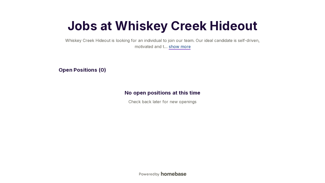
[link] (180, 46)
